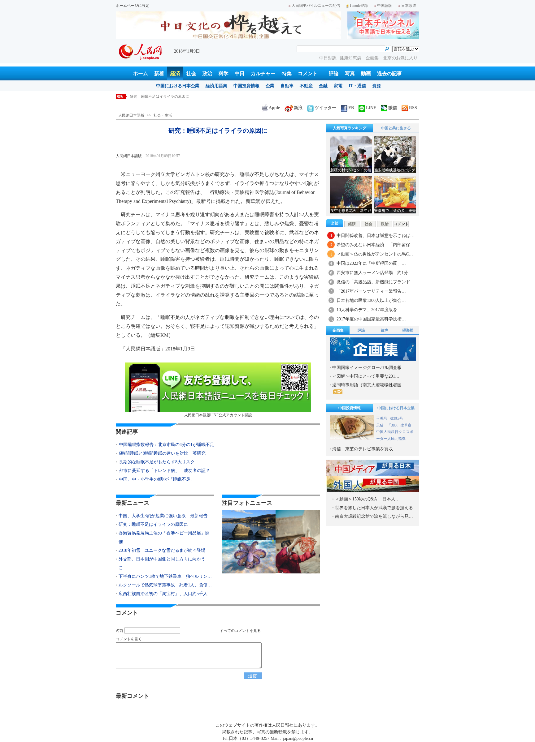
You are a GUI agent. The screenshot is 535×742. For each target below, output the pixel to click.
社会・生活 (163, 115)
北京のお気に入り (400, 58)
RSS (413, 107)
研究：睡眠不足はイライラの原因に (159, 96)
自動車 (287, 86)
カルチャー (263, 73)
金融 (323, 86)
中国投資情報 (246, 86)
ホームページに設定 (132, 5)
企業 (270, 86)
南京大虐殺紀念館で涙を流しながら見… (374, 516)
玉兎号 (381, 418)
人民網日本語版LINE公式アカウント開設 (218, 415)
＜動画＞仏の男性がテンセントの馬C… (375, 254)
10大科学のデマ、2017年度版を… (369, 309)
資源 (376, 86)
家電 (338, 86)
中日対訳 (328, 58)
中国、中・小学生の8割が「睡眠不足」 (157, 479)
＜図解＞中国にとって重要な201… (365, 376)
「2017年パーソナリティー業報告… (371, 291)
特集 (287, 73)
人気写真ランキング (349, 128)
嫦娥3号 (396, 418)
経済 (175, 73)
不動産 (306, 86)
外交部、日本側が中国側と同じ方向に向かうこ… (162, 563)
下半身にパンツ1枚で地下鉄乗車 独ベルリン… (165, 576)
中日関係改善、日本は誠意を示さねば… (376, 235)
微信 (392, 107)
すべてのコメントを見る (240, 630)
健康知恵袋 (351, 58)
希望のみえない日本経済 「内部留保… (376, 244)
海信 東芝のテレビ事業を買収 (362, 449)
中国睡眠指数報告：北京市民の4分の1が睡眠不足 (166, 444)
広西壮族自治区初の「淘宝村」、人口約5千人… (165, 593)
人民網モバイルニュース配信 (316, 5)
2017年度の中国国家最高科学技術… (371, 319)
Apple (274, 107)
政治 (207, 73)
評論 (334, 73)
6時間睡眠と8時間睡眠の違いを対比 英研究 (162, 453)
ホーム (140, 73)
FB (351, 107)
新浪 (298, 107)
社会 (191, 73)
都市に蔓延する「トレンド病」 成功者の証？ (164, 470)
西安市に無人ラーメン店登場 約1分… (374, 272)
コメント (308, 73)
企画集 (373, 58)
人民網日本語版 (131, 115)
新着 (159, 73)
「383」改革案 (399, 425)
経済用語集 (216, 86)
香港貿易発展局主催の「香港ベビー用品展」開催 (164, 537)
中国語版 (384, 5)
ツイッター (325, 107)
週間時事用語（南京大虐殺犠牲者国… (369, 385)
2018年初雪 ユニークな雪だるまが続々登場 (162, 550)
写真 (350, 73)
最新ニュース (132, 503)
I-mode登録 (359, 5)
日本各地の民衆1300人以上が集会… (371, 300)
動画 (366, 73)
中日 (240, 73)
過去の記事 (389, 73)
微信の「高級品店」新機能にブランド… (376, 282)
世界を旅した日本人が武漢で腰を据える (374, 507)
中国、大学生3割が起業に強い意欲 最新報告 (163, 515)
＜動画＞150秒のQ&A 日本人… (367, 499)
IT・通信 (357, 86)
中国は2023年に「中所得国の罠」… (371, 263)
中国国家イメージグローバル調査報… (369, 367)
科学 (223, 73)
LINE (371, 107)
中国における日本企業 (177, 86)
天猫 (380, 425)
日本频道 (408, 5)
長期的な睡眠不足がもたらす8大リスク (157, 462)
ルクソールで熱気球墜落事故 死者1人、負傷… (165, 585)
